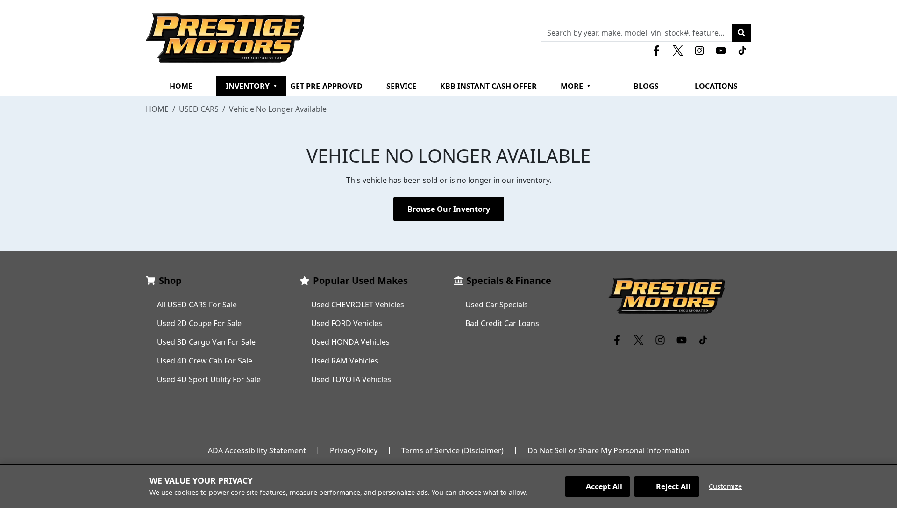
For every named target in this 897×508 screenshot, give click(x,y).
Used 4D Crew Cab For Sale (204, 361)
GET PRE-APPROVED (326, 86)
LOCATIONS (716, 86)
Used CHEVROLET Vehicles (357, 304)
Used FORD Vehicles (346, 323)
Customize (725, 486)
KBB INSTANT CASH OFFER (488, 86)
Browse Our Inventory (448, 209)
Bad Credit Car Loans (502, 323)
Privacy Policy (353, 450)
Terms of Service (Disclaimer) (452, 450)
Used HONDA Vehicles (350, 342)
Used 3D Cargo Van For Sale (206, 342)
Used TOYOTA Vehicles (351, 379)
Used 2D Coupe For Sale (199, 323)
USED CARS (199, 109)
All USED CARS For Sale (197, 304)
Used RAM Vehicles (344, 361)
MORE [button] (576, 86)
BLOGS (646, 86)
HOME (181, 86)
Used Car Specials (496, 304)
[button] (741, 33)
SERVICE (401, 86)
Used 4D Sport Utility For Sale (209, 379)
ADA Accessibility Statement (257, 450)
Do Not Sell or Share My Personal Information (608, 450)
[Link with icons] (658, 50)
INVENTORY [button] (251, 86)
